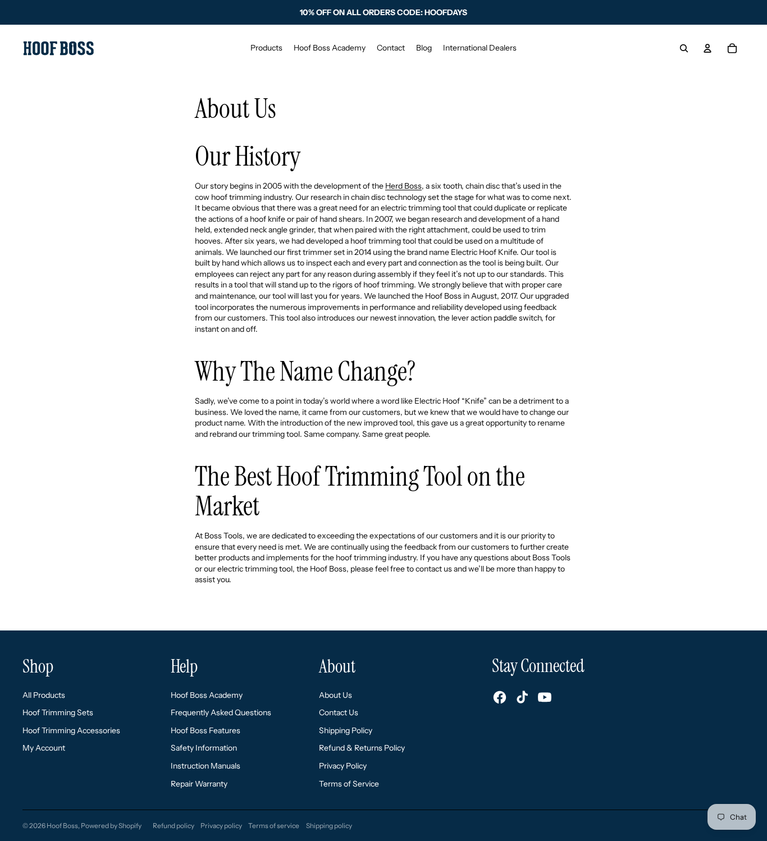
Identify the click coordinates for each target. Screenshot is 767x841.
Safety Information (204, 748)
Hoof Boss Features (205, 730)
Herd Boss (403, 186)
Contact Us (338, 712)
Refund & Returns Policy (362, 748)
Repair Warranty (199, 784)
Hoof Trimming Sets (57, 712)
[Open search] (684, 48)
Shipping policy (329, 825)
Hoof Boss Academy (207, 695)
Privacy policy (221, 825)
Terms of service (273, 825)
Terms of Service (349, 784)
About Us (335, 695)
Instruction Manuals (205, 766)
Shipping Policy (345, 730)
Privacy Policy (343, 766)
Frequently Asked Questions (221, 712)
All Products (43, 695)
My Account (43, 748)
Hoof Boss (62, 825)
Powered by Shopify (111, 825)
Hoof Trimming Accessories (71, 730)
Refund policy (173, 825)
